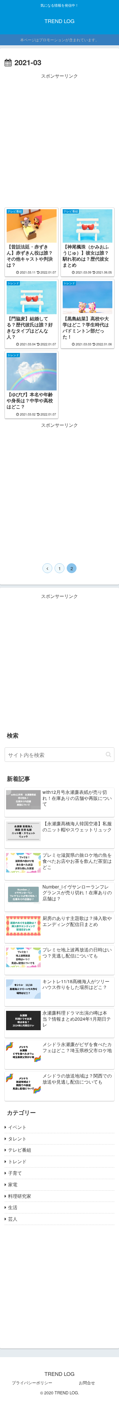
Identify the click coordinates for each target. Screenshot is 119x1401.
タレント (17, 1138)
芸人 (12, 1218)
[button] (108, 754)
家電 (12, 1184)
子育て (15, 1173)
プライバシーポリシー (32, 1382)
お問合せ (87, 1382)
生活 (12, 1207)
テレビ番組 (19, 1149)
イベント (17, 1127)
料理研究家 (19, 1196)
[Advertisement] (59, 139)
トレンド (17, 1161)
